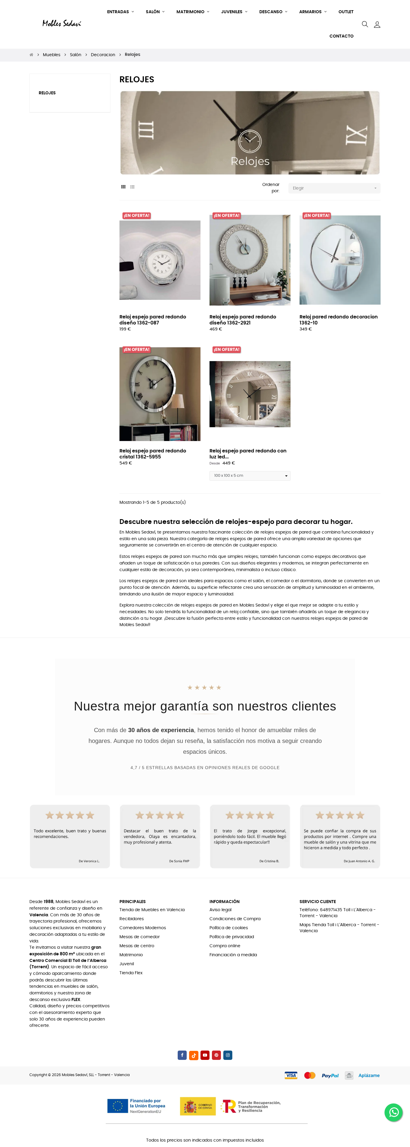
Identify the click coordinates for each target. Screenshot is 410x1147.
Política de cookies (229, 928)
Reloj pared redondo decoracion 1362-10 (339, 320)
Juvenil (126, 964)
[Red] (123, 187)
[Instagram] (227, 1055)
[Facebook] (182, 1055)
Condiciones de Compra (235, 919)
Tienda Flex (131, 973)
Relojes (47, 93)
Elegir (335, 188)
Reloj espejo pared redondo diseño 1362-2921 (243, 320)
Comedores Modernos (142, 928)
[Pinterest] (216, 1055)
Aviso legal (220, 910)
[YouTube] (205, 1055)
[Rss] (193, 1055)
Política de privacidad (232, 937)
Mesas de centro (136, 946)
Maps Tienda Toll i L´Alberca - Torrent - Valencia (339, 928)
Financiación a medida (233, 955)
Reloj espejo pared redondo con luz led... (248, 454)
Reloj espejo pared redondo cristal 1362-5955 (152, 454)
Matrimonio (131, 955)
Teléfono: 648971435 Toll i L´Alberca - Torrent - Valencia (338, 913)
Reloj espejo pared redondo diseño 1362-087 (152, 320)
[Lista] (132, 187)
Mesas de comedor (139, 937)
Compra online (225, 946)
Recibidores (131, 919)
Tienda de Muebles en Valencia (152, 910)
